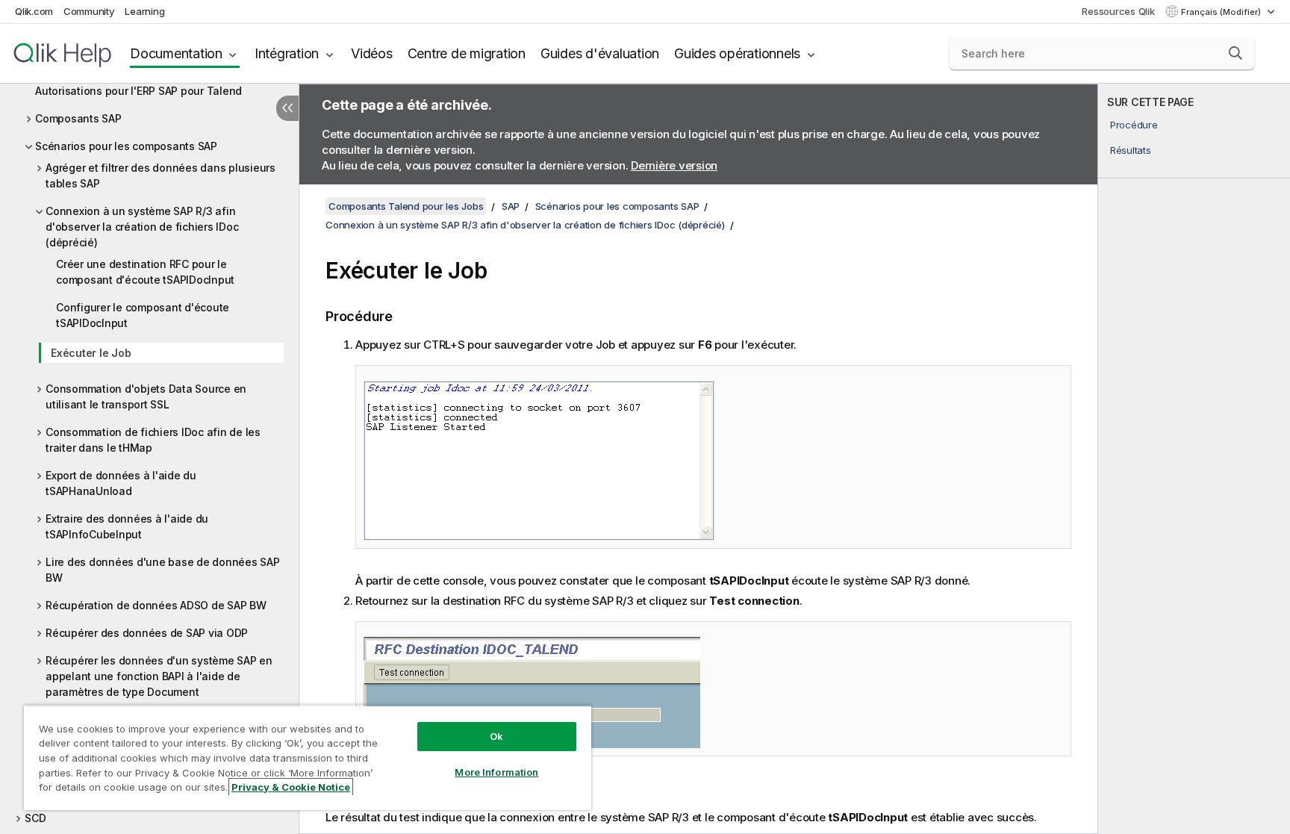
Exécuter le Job (91, 352)
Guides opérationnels (737, 53)
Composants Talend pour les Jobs (405, 206)
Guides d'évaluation (599, 53)
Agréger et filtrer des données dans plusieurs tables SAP (160, 175)
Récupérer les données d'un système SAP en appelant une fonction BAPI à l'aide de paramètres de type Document (159, 676)
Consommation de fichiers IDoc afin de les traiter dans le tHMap (153, 440)
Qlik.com (34, 11)
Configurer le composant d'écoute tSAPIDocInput (142, 315)
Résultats (1130, 150)
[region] (307, 757)
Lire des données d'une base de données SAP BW (163, 570)
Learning (144, 11)
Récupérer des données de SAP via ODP (147, 632)
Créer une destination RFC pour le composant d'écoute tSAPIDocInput (145, 272)
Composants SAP (78, 118)
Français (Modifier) (1222, 12)
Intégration (287, 53)
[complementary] (1194, 459)
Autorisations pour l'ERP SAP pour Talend (138, 90)
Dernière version (674, 165)
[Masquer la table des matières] (287, 108)
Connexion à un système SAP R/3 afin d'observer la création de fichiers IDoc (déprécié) (142, 227)
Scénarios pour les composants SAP (126, 146)
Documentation (176, 53)
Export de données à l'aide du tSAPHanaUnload (121, 483)
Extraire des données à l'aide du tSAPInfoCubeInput (127, 526)
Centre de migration (467, 53)
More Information (496, 772)
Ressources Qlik (1118, 11)
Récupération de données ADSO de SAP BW (156, 605)
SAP (511, 206)
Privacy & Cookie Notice (290, 787)
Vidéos (372, 53)
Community (89, 11)
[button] (1235, 53)
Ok (496, 736)
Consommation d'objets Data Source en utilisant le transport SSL (146, 396)
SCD (35, 818)
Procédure (1134, 125)
